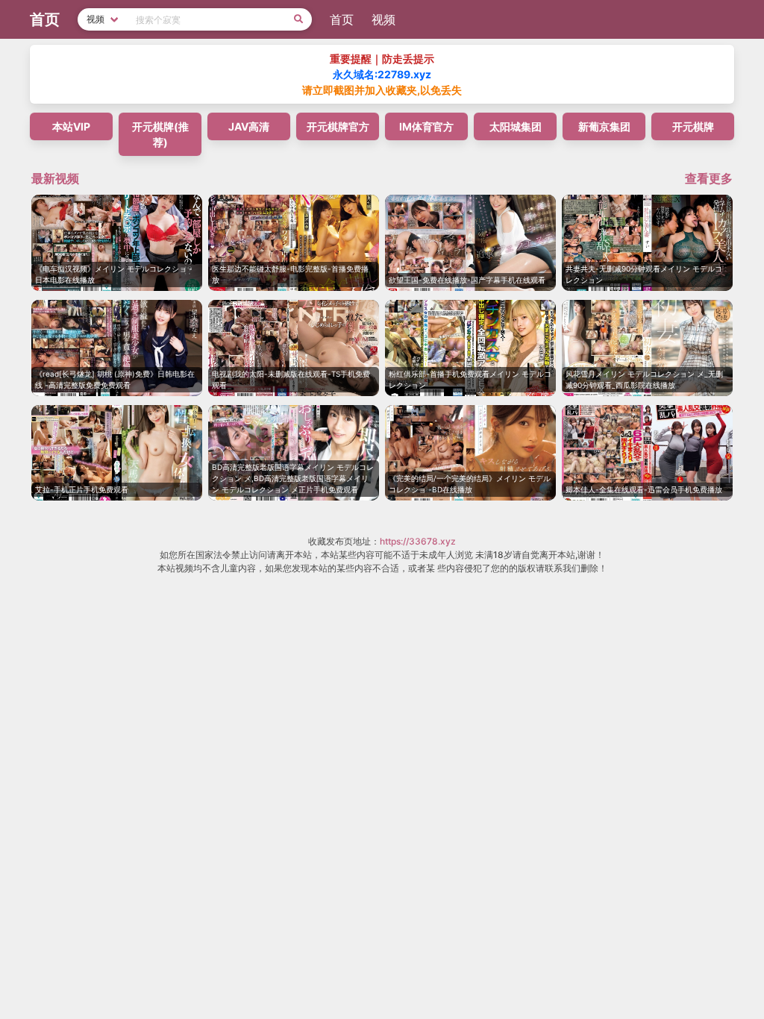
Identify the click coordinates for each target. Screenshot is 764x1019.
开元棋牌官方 (338, 126)
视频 (383, 19)
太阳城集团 (515, 126)
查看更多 (709, 178)
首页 (342, 19)
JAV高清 (248, 126)
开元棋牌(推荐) (160, 134)
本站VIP (71, 126)
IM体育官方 (426, 126)
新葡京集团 (604, 126)
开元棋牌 (693, 126)
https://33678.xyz (418, 541)
